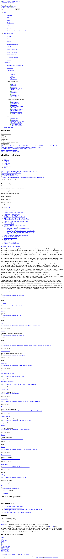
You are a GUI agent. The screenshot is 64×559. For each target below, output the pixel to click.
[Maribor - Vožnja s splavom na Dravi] (16, 365)
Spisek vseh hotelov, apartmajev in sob (16, 31)
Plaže (15, 92)
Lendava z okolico (9, 222)
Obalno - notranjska (12, 52)
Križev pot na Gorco (6, 475)
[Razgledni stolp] (10, 488)
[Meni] (3, 4)
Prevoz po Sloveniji (8, 510)
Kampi (16, 118)
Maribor (9, 28)
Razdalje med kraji (8, 127)
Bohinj (8, 20)
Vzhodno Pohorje (12, 233)
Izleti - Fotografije (8, 33)
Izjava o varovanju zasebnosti (51, 557)
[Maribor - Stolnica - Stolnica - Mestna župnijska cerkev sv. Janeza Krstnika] (26, 345)
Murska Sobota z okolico (10, 238)
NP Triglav (19, 89)
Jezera (15, 87)
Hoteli (5, 12)
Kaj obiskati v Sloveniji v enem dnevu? (13, 506)
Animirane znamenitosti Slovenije (15, 65)
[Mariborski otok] (10, 459)
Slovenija (9, 36)
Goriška (9, 41)
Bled (8, 17)
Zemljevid (6, 161)
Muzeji (16, 107)
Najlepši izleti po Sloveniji (7, 2)
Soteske (17, 97)
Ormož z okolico (8, 239)
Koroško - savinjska (12, 49)
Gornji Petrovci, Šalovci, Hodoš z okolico (14, 217)
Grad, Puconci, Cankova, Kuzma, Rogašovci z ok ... (17, 218)
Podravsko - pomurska (12, 57)
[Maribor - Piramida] (12, 439)
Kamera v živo (7, 166)
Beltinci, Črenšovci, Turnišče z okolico (13, 212)
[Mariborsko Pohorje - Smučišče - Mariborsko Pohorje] (20, 401)
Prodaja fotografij (5, 551)
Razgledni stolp (4, 493)
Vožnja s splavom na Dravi (7, 373)
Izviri (15, 84)
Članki (17, 554)
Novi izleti (7, 554)
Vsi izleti (9, 60)
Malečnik (9, 229)
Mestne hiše (20, 106)
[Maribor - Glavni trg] (12, 295)
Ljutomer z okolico (9, 224)
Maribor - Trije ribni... (6, 455)
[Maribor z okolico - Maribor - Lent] (10, 151)
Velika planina (13, 79)
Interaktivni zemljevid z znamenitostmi (10, 246)
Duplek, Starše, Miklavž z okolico (12, 214)
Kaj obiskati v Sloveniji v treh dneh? (13, 508)
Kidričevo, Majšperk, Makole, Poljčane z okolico (16, 219)
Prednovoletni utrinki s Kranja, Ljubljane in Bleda (23, 509)
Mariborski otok (11, 232)
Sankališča (19, 123)
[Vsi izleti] (1, 185)
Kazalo (2, 554)
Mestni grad (3, 363)
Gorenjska (9, 38)
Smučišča (18, 124)
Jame (15, 85)
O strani (13, 554)
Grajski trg (3, 343)
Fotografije (6, 160)
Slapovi (17, 95)
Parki (15, 91)
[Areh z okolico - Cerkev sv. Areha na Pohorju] (18, 384)
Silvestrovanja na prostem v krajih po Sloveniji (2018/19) (18, 512)
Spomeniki (19, 112)
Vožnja (2, 485)
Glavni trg (3, 303)
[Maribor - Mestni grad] (13, 355)
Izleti (5, 159)
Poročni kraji (21, 121)
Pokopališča (20, 109)
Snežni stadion (4, 399)
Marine (16, 120)
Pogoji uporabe (39, 557)
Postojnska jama (14, 77)
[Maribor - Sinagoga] (12, 305)
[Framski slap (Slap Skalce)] (13, 376)
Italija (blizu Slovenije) (12, 44)
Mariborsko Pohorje (5, 407)
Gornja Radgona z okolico (11, 215)
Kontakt (28, 554)
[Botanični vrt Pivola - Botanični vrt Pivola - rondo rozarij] (21, 411)
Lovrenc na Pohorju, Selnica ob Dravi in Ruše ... (16, 225)
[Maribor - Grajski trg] (12, 335)
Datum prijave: (4, 136)
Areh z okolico (4, 389)
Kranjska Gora (10, 23)
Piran (11, 76)
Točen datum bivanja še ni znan (10, 142)
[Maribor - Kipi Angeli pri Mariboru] (16, 420)
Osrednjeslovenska (11, 54)
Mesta (15, 105)
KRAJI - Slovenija (15, 1)
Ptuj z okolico (8, 240)
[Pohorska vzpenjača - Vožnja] (14, 477)
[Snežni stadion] (10, 393)
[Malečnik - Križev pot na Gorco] (15, 467)
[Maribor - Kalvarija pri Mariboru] (15, 429)
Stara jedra (19, 113)
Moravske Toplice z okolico (11, 236)
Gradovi (17, 103)
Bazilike (17, 102)
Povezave (22, 554)
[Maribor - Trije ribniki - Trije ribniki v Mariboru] (19, 449)
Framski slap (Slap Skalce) (7, 381)
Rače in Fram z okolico (10, 242)
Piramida (3, 447)
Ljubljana (9, 15)
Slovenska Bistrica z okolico (11, 243)
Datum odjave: (4, 139)
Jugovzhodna (10, 46)
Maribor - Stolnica (5, 351)
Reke (15, 94)
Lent (2, 323)
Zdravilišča (19, 125)
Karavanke (19, 88)
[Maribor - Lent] (11, 315)
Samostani (18, 110)
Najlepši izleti (10, 70)
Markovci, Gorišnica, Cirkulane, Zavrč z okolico (16, 235)
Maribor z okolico (9, 226)
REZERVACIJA (4, 144)
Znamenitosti (7, 62)
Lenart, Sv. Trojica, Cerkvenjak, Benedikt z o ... (16, 221)
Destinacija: (3, 133)
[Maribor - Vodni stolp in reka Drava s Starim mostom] (20, 325)
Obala (8, 25)
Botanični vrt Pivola (12, 228)
